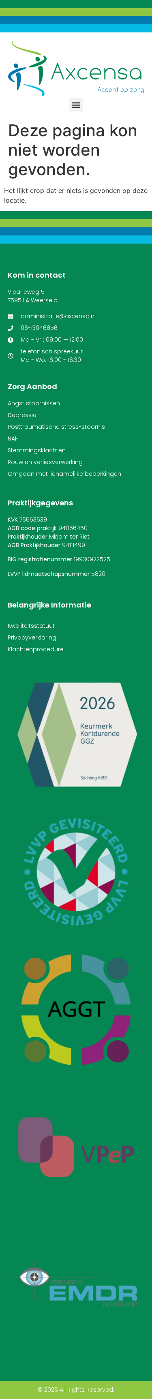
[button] (76, 104)
